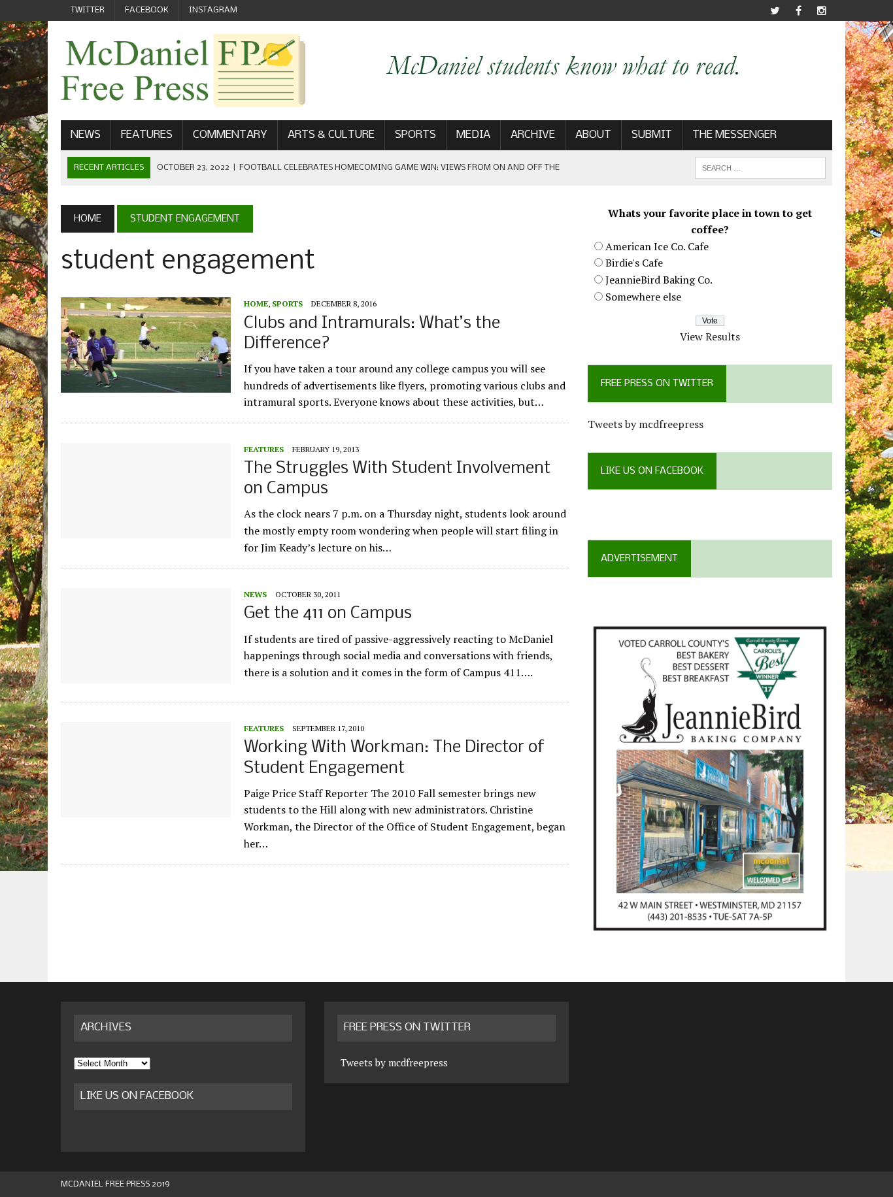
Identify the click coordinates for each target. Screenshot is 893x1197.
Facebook (147, 10)
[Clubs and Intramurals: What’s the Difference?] (146, 384)
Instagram (213, 10)
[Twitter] (774, 11)
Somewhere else (643, 296)
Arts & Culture (331, 135)
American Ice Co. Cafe (657, 246)
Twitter (88, 10)
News (86, 135)
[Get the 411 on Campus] (146, 675)
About (593, 135)
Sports (415, 135)
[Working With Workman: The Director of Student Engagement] (146, 809)
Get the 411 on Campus (328, 614)
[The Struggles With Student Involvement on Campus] (146, 529)
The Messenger (734, 135)
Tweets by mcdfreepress (645, 424)
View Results (710, 336)
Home (256, 303)
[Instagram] (821, 11)
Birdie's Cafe (634, 262)
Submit (652, 135)
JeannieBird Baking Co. (659, 279)
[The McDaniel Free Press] (183, 70)
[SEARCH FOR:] (760, 167)
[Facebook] (798, 11)
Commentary (230, 135)
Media (473, 135)
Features (147, 135)
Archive (533, 135)
